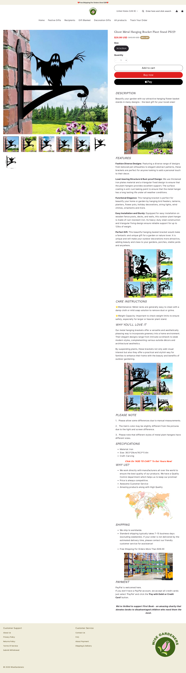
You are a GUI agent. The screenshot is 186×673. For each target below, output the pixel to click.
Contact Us (80, 633)
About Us (7, 633)
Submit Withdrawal (11, 650)
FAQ (77, 637)
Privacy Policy (9, 637)
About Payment (82, 641)
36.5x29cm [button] (121, 48)
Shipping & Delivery (83, 646)
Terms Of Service (10, 646)
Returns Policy (9, 641)
